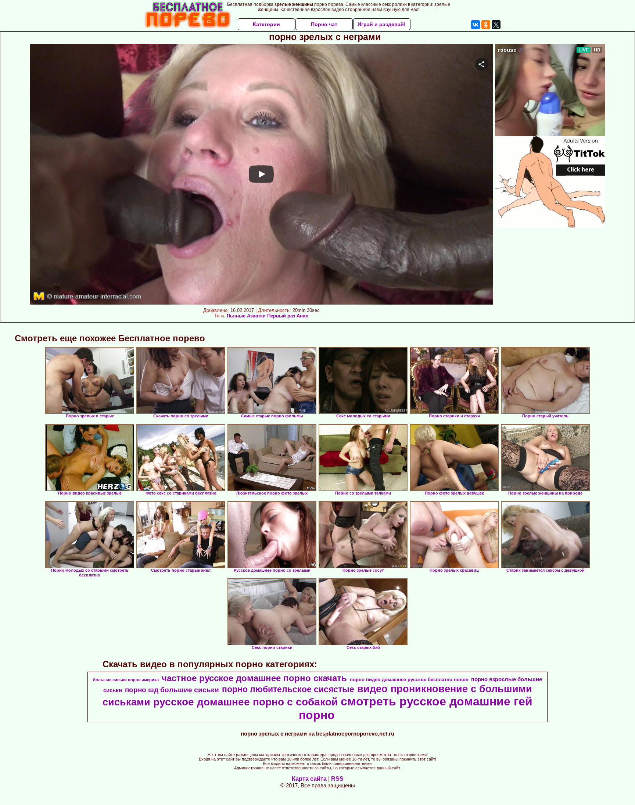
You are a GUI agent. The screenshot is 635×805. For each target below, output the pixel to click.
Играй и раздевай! (382, 24)
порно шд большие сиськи (172, 690)
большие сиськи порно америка (126, 680)
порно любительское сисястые (288, 689)
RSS (337, 779)
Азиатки (256, 316)
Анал (302, 316)
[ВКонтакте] (475, 24)
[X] (496, 24)
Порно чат (324, 24)
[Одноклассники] (485, 24)
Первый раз (281, 316)
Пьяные (236, 316)
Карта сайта (309, 779)
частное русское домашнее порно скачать (254, 678)
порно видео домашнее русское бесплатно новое (409, 679)
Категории (266, 24)
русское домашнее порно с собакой (245, 702)
